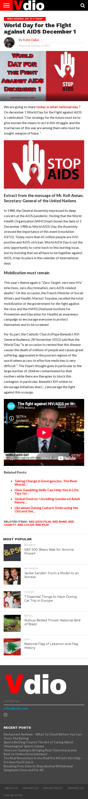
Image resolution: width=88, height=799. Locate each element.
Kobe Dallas (31, 40)
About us (11, 788)
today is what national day (57, 107)
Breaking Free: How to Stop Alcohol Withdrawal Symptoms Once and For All (38, 768)
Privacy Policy (53, 788)
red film (42, 524)
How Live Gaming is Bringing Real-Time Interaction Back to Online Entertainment (40, 752)
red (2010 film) (40, 521)
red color (26, 524)
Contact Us (30, 788)
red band (60, 521)
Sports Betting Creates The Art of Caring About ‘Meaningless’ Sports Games (38, 744)
